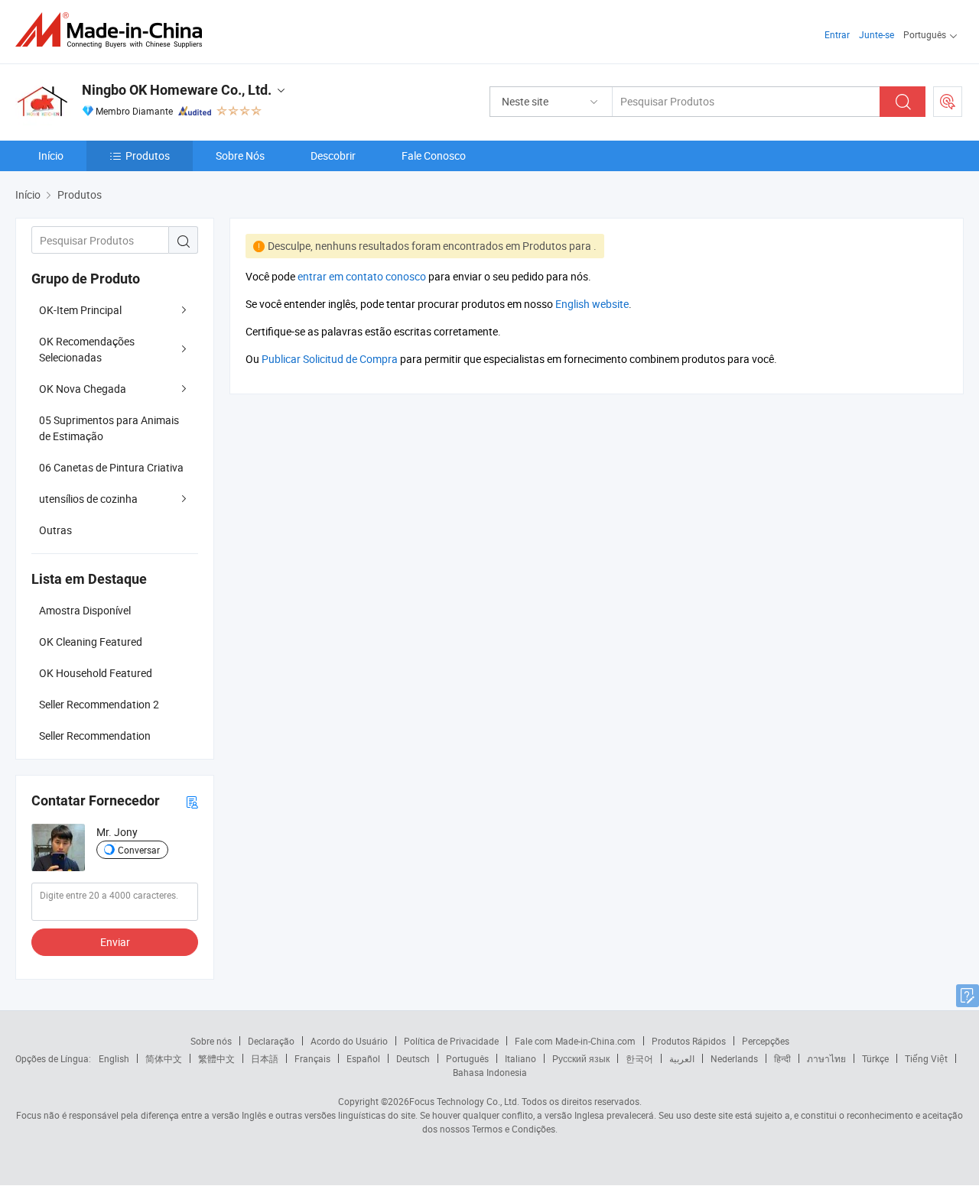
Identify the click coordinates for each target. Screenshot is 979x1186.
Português (467, 1058)
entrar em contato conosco (362, 276)
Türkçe (875, 1058)
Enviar (115, 942)
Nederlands (734, 1058)
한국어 (639, 1058)
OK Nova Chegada (82, 388)
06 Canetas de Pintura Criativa (111, 467)
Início (50, 155)
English (114, 1058)
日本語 (264, 1058)
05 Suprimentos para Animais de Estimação (109, 428)
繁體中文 (216, 1058)
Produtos (147, 155)
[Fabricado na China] (113, 30)
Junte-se (876, 34)
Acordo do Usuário (349, 1041)
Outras (55, 530)
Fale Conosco (434, 155)
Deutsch (413, 1058)
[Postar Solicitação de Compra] (947, 101)
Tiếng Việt (926, 1058)
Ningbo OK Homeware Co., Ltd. (177, 90)
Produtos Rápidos (689, 1041)
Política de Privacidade (451, 1041)
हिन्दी (782, 1058)
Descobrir (333, 155)
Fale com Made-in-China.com (575, 1041)
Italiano (520, 1058)
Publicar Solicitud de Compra (330, 359)
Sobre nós (211, 1041)
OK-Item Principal (80, 310)
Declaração (271, 1041)
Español (363, 1058)
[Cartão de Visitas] (192, 801)
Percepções (765, 1041)
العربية (681, 1058)
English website (592, 303)
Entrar (837, 34)
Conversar (139, 850)
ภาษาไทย (826, 1058)
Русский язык (581, 1058)
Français (312, 1058)
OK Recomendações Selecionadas (87, 349)
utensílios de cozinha (88, 498)
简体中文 (163, 1058)
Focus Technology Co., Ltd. (464, 1101)
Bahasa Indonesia (490, 1072)
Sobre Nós (240, 155)
